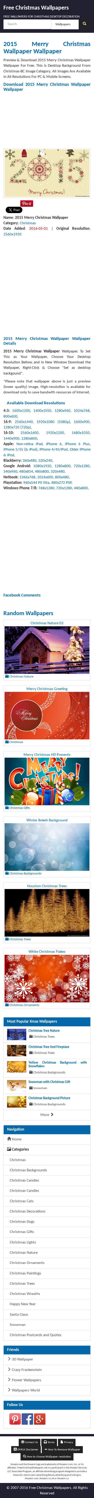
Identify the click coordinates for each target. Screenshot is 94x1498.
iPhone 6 (54, 444)
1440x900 (11, 439)
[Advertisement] (47, 120)
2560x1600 (30, 433)
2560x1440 (24, 422)
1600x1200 (21, 411)
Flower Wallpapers (26, 1380)
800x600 (10, 416)
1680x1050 (81, 433)
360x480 (30, 461)
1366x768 (27, 477)
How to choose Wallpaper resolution (48, 1456)
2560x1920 (12, 234)
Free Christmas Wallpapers (36, 8)
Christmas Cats (21, 1201)
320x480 (58, 472)
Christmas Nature (23, 1253)
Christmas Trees (22, 1284)
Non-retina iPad (29, 444)
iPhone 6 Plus (77, 444)
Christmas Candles (24, 1191)
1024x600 (45, 477)
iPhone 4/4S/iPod (53, 449)
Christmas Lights (22, 1242)
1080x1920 (42, 466)
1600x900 (82, 422)
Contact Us (31, 1442)
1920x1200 (55, 433)
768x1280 (46, 488)
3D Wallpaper (22, 1359)
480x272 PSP (61, 483)
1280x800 (29, 439)
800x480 (62, 477)
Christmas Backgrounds (28, 1170)
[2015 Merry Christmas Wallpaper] (47, 173)
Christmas (28, 223)
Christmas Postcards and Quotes (35, 1335)
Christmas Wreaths (24, 1294)
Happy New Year (22, 1304)
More (45, 1115)
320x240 (45, 461)
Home (16, 1139)
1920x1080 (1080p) (53, 422)
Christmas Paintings (25, 1273)
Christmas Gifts (21, 1232)
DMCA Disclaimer (27, 1449)
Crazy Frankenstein (26, 1370)
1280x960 (62, 411)
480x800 (42, 472)
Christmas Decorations (27, 1211)
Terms (51, 1442)
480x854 (26, 472)
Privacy (68, 1442)
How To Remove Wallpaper (63, 1449)
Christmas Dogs (21, 1222)
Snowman (17, 1325)
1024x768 (82, 411)
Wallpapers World (25, 1390)
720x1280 (82, 466)
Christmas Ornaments (26, 1263)
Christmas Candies (24, 1180)
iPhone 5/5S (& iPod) (20, 449)
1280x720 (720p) (17, 427)
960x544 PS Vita (36, 483)
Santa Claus (18, 1315)
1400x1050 (42, 411)
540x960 (10, 472)
